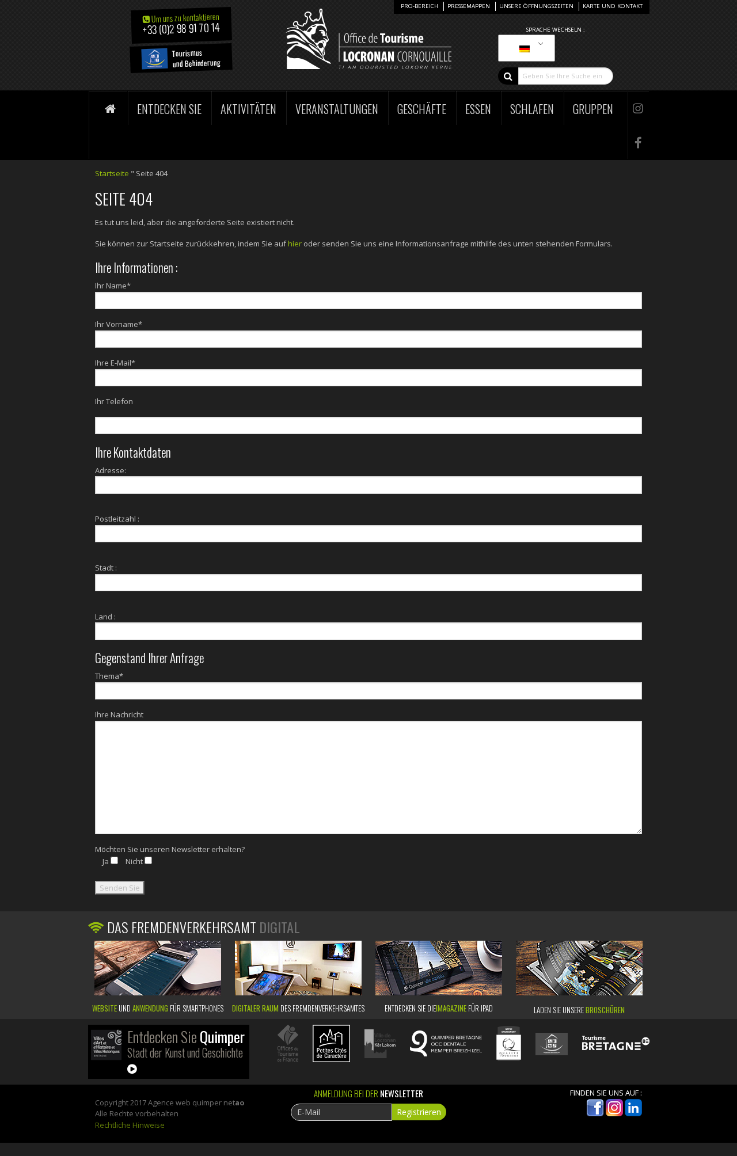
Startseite (112, 173)
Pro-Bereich (419, 6)
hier (295, 243)
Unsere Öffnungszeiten (536, 6)
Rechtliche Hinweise (130, 1125)
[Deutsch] (524, 48)
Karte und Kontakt (613, 6)
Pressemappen (468, 6)
